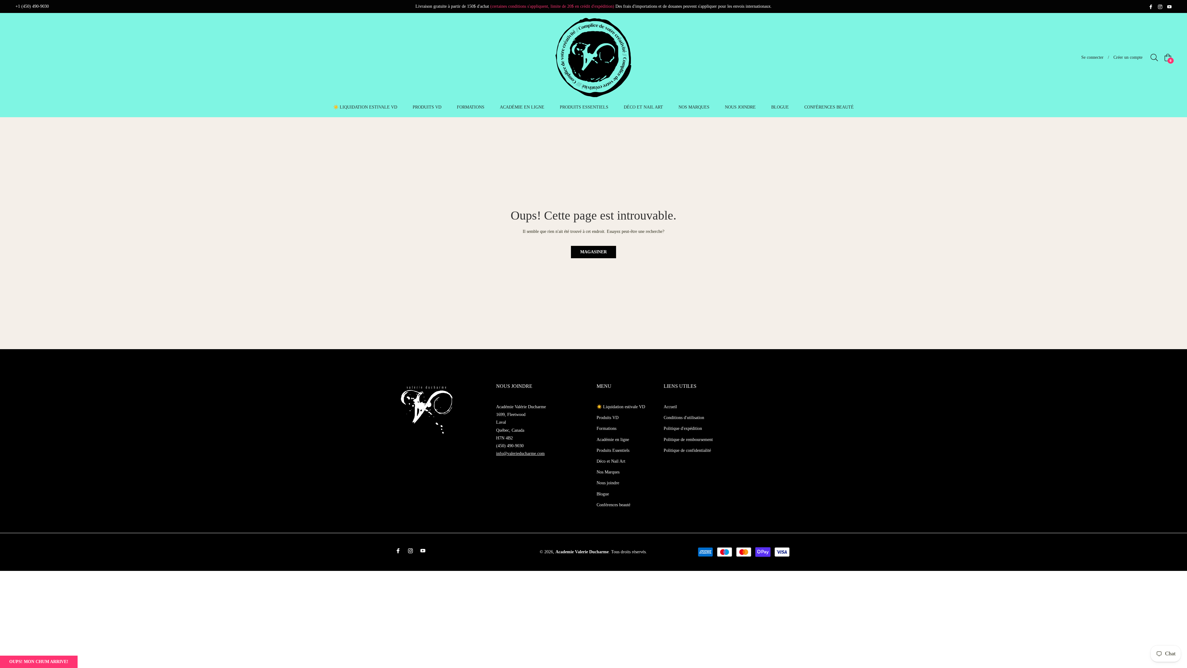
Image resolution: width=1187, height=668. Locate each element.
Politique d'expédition (683, 428)
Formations (606, 428)
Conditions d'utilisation (684, 417)
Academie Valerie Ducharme (582, 552)
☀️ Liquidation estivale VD (621, 407)
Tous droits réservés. (629, 552)
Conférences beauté (613, 505)
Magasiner (593, 252)
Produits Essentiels (613, 450)
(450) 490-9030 (510, 445)
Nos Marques (608, 472)
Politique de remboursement (688, 439)
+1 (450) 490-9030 (32, 6)
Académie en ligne (613, 439)
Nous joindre (608, 483)
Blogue (603, 494)
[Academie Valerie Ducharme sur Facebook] (1151, 6)
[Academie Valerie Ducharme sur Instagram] (1160, 6)
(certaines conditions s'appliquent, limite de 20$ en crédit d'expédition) (552, 6)
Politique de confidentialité (687, 450)
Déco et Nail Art (611, 461)
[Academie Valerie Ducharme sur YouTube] (1169, 6)
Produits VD (608, 417)
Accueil (670, 407)
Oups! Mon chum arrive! (38, 661)
